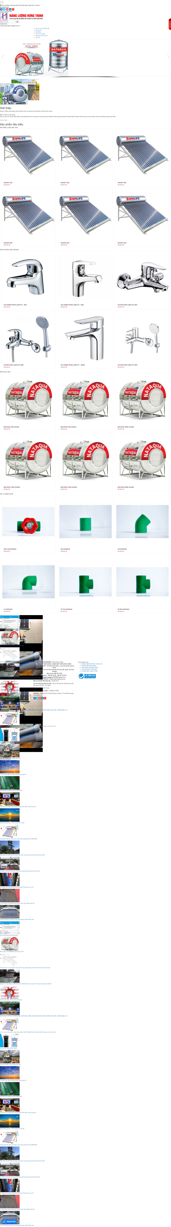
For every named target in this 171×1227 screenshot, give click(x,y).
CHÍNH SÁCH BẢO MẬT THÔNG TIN (91, 664)
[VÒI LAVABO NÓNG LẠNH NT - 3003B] (85, 337)
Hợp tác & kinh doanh (42, 35)
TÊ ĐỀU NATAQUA (123, 609)
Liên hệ (38, 37)
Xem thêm (4, 120)
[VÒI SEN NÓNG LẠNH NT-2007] (142, 277)
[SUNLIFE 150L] (85, 155)
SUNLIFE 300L (122, 243)
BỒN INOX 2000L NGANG (126, 487)
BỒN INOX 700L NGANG (68, 427)
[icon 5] (45, 698)
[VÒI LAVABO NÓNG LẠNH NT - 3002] (85, 277)
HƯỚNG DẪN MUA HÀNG (88, 666)
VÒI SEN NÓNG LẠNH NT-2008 (13, 365)
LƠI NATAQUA (122, 549)
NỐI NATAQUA (65, 549)
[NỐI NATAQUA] (85, 522)
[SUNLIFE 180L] (142, 155)
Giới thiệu (38, 32)
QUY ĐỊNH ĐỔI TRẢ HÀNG (89, 669)
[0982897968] (4, 1221)
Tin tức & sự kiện (40, 34)
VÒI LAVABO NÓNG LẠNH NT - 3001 (15, 305)
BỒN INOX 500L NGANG (11, 427)
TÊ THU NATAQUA (66, 609)
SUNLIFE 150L (65, 182)
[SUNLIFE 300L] (142, 215)
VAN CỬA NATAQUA (10, 549)
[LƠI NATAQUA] (142, 522)
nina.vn (27, 703)
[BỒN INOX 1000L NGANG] (142, 399)
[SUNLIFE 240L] (85, 215)
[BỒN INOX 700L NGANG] (85, 399)
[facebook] (34, 698)
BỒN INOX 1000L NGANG (126, 427)
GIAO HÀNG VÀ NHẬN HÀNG (89, 667)
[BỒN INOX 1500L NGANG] (85, 460)
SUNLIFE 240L (65, 243)
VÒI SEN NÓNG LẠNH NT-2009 (127, 365)
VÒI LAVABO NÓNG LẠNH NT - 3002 (72, 305)
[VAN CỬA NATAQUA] (28, 522)
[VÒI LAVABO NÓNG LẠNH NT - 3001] (28, 277)
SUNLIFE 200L (8, 243)
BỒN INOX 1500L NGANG (69, 487)
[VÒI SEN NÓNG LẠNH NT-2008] (28, 337)
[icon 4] (42, 698)
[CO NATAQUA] (28, 582)
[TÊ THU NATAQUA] (85, 582)
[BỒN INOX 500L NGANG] (28, 399)
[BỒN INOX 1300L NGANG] (28, 460)
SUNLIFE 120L (8, 182)
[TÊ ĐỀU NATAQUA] (142, 582)
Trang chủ (38, 30)
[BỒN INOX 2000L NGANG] (142, 460)
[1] (37, 698)
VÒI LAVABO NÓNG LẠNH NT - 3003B (73, 365)
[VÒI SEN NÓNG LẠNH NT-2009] (142, 337)
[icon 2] (40, 698)
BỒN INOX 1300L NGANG (12, 487)
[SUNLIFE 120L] (28, 155)
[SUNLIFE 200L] (28, 215)
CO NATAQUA (8, 609)
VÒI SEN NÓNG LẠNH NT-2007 (127, 305)
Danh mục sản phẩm (42, 28)
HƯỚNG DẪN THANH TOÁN (89, 671)
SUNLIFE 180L (122, 182)
